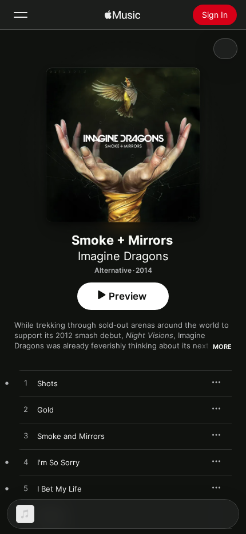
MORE (222, 347)
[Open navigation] (20, 15)
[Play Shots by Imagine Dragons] (25, 383)
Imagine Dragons (123, 256)
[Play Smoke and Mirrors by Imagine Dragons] (25, 436)
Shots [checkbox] (47, 383)
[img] (122, 15)
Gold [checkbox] (45, 409)
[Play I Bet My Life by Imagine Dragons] (25, 489)
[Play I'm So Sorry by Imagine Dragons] (25, 462)
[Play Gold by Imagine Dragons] (25, 410)
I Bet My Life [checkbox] (59, 488)
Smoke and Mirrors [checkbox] (71, 436)
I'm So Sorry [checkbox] (58, 462)
